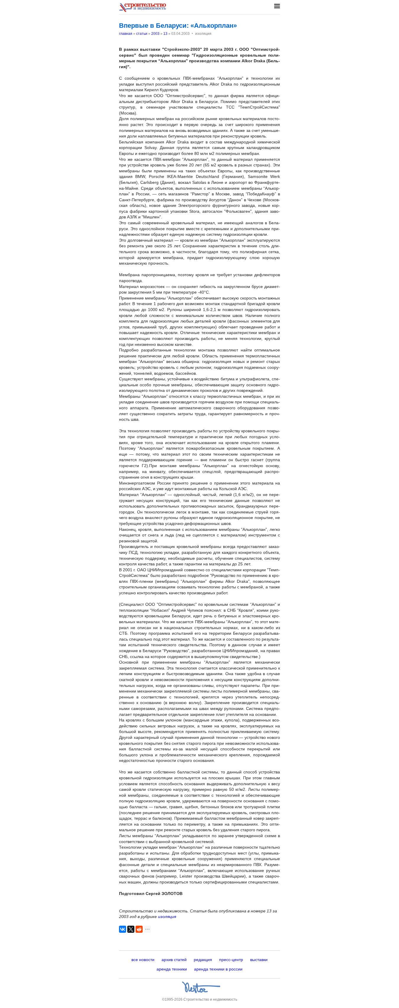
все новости (142, 959)
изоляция (167, 916)
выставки (259, 959)
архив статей (174, 959)
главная (125, 34)
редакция (203, 959)
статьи (141, 34)
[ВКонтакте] (122, 929)
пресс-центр (231, 959)
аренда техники (172, 969)
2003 (155, 34)
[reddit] (139, 929)
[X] (130, 929)
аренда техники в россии (218, 969)
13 (165, 34)
